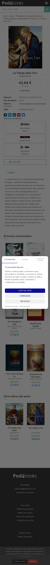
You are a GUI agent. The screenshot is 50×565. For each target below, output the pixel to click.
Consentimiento (9, 259)
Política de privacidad (11, 306)
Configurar (25, 296)
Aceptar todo (25, 291)
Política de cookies (24, 306)
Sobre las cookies (40, 259)
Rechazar (25, 301)
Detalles (25, 259)
